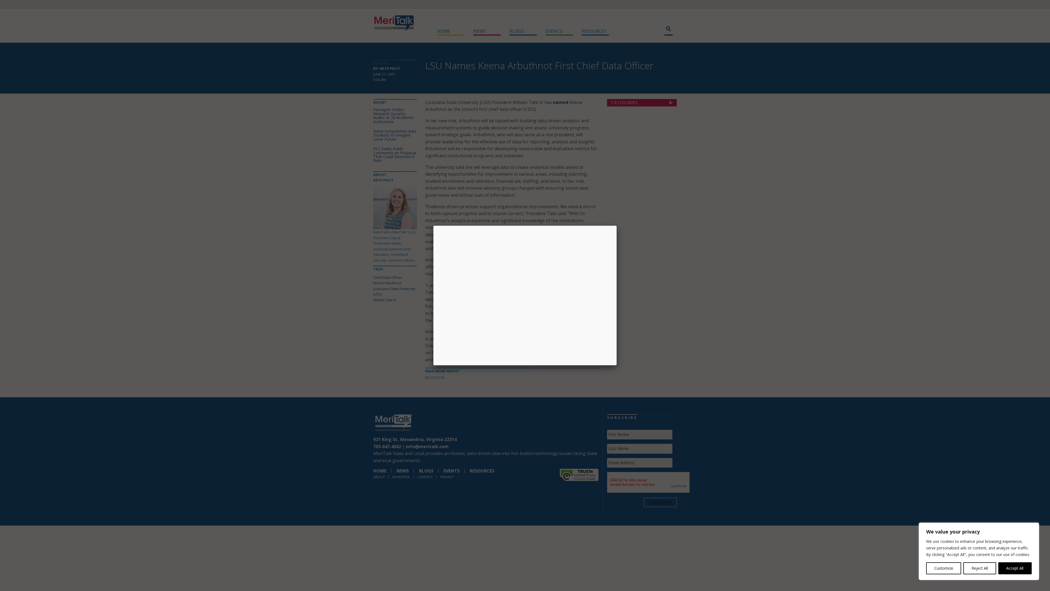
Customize (943, 568)
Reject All (980, 568)
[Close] (617, 226)
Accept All (1014, 568)
